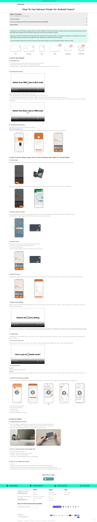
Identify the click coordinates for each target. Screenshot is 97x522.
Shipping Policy (52, 492)
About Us (35, 492)
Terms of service (38, 520)
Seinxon (22, 520)
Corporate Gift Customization (39, 496)
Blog (34, 500)
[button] (74, 4)
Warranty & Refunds (53, 494)
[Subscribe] (36, 506)
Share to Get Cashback (37, 498)
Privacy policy (32, 520)
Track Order (51, 500)
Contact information (51, 520)
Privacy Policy (67, 494)
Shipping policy (44, 520)
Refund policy (26, 520)
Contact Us (49, 479)
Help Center (51, 498)
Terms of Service (67, 492)
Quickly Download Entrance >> (16, 129)
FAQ (49, 496)
